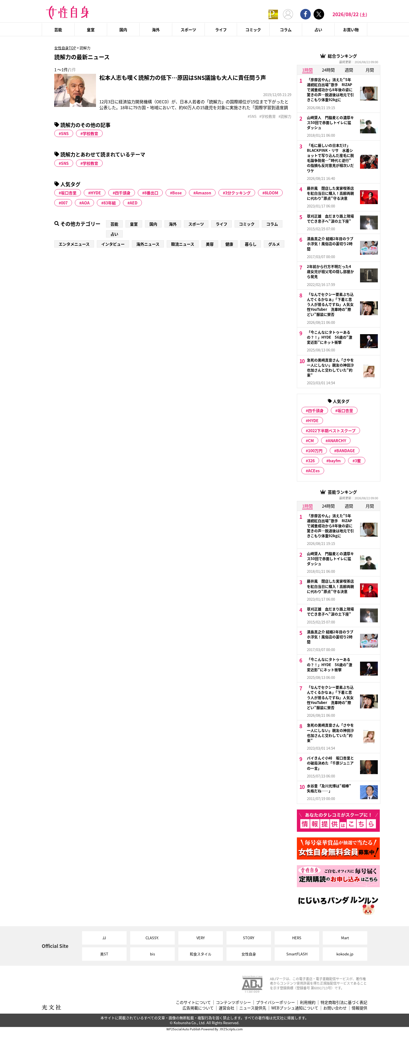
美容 (210, 244)
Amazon (203, 192)
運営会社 (226, 1008)
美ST (104, 954)
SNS (65, 133)
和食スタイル (200, 954)
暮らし (251, 244)
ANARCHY (337, 440)
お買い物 (351, 29)
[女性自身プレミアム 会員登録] (273, 14)
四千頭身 (122, 192)
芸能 (58, 29)
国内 (123, 29)
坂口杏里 (69, 192)
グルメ (274, 244)
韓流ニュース (182, 244)
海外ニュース (147, 244)
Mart (345, 937)
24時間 (328, 70)
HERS (296, 937)
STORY (248, 937)
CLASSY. (152, 937)
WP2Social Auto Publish (183, 1029)
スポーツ (188, 29)
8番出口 (151, 192)
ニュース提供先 (252, 1008)
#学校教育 (267, 116)
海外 (156, 29)
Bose (177, 192)
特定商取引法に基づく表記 (344, 1002)
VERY (200, 937)
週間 (349, 70)
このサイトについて (193, 1002)
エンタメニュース (74, 244)
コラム (286, 29)
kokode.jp (344, 954)
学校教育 (90, 133)
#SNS (252, 116)
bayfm (335, 460)
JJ (104, 937)
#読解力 (285, 116)
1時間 (307, 70)
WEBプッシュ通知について (294, 1008)
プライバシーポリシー (275, 1002)
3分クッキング (238, 192)
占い (318, 29)
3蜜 (358, 460)
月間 (370, 70)
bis (152, 954)
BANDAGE (345, 450)
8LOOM (271, 192)
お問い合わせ (335, 1008)
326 (311, 460)
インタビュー (113, 244)
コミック (253, 29)
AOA (86, 203)
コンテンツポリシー (233, 1002)
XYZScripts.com (231, 1029)
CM (311, 440)
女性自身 (249, 954)
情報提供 (359, 1008)
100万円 (315, 450)
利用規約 (308, 1002)
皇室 (91, 29)
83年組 (110, 203)
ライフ (221, 29)
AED (133, 203)
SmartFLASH (296, 954)
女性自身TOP (65, 47)
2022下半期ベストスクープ (332, 430)
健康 (229, 244)
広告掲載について (198, 1008)
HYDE (95, 192)
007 (64, 203)
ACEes (314, 470)
